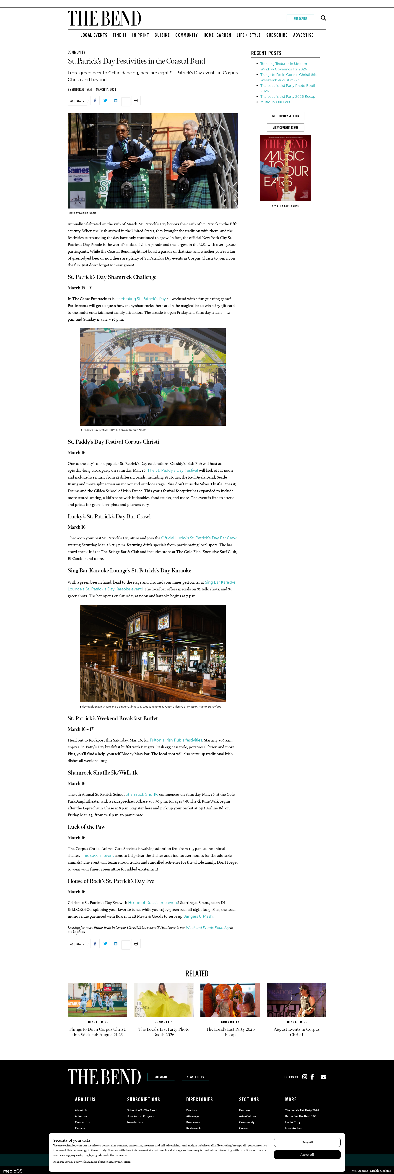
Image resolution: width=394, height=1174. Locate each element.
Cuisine (162, 35)
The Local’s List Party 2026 (302, 1110)
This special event (97, 855)
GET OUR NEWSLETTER (285, 115)
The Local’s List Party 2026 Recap (287, 96)
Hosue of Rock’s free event (153, 902)
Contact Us (82, 1122)
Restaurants (193, 1128)
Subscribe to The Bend (141, 1110)
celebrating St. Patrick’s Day (140, 298)
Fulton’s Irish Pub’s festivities (176, 740)
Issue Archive (293, 1128)
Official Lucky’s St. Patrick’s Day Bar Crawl (199, 538)
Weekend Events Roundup (208, 927)
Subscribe (300, 18)
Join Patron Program (140, 1116)
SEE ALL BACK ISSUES (285, 206)
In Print (140, 35)
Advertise (303, 35)
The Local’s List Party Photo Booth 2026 (163, 1032)
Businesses (193, 1122)
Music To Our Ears (275, 102)
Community (186, 35)
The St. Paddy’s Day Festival (172, 470)
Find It (120, 35)
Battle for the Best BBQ (300, 1116)
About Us (81, 1110)
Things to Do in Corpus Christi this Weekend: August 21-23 (98, 1032)
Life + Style (249, 35)
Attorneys (192, 1116)
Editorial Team (82, 89)
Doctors (191, 1110)
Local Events (94, 35)
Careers (80, 1128)
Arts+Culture (247, 1116)
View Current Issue (285, 127)
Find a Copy (293, 1122)
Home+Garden (217, 35)
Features (244, 1110)
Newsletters (195, 1077)
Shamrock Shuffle (142, 794)
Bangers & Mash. (198, 916)
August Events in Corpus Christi (297, 1032)
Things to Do (97, 1022)
